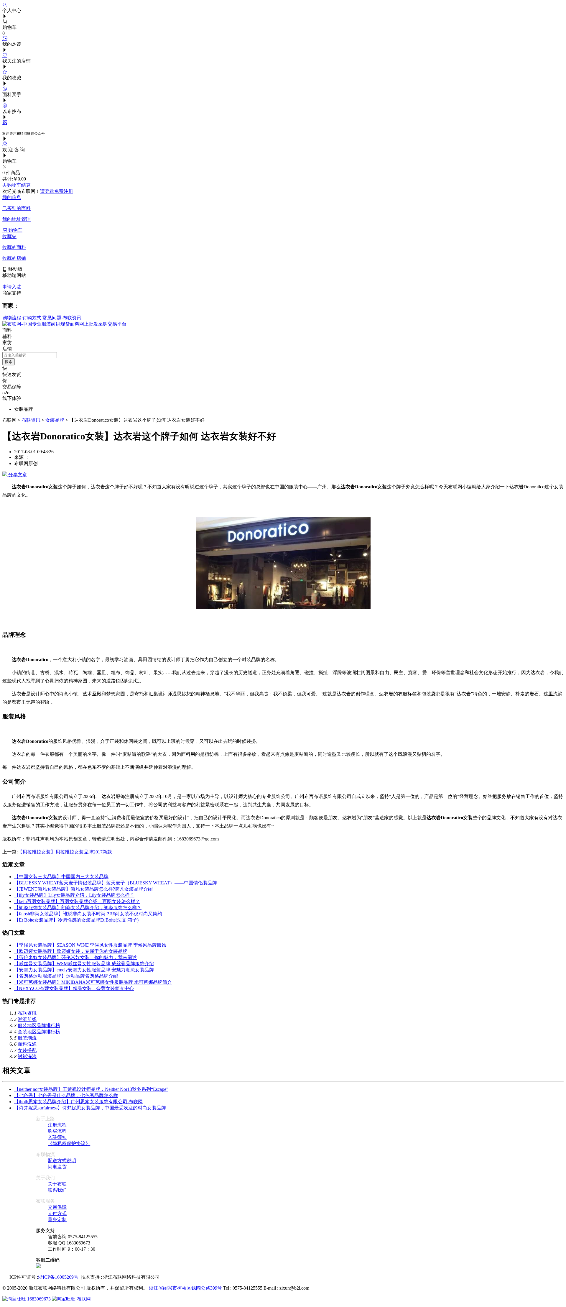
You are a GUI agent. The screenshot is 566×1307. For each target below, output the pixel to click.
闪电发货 (57, 1166)
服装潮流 (27, 1037)
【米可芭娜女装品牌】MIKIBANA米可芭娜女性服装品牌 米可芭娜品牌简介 (93, 982)
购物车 (14, 230)
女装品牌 (54, 420)
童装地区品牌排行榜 (39, 1031)
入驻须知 (57, 1137)
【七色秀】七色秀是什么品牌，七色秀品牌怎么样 (66, 1095)
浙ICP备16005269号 (59, 1277)
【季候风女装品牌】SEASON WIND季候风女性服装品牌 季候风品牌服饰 (90, 945)
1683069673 (39, 1298)
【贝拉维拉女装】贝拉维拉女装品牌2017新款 (65, 851)
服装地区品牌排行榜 (39, 1025)
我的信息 (11, 197)
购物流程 (11, 317)
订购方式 (31, 317)
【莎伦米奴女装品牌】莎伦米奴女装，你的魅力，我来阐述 (75, 957)
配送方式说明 (62, 1160)
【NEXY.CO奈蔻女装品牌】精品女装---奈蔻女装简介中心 (74, 988)
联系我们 (57, 1190)
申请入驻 (11, 286)
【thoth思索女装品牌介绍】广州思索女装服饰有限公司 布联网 (78, 1101)
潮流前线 (27, 1019)
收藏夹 (9, 236)
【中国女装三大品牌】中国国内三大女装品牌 (61, 876)
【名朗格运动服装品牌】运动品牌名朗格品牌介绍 (66, 975)
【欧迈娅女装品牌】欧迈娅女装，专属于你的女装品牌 (70, 951)
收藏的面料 (14, 247)
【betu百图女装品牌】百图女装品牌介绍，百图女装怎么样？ (77, 901)
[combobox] (29, 355)
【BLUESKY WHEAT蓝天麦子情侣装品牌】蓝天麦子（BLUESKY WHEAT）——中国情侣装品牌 (115, 882)
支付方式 (57, 1213)
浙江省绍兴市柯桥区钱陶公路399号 (186, 1287)
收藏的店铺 (14, 258)
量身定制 (57, 1219)
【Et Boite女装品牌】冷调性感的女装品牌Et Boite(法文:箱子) (76, 919)
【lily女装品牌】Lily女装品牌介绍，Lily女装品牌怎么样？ (74, 895)
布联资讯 (71, 317)
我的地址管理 (16, 219)
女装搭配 (27, 1050)
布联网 (83, 1298)
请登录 (47, 191)
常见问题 (51, 317)
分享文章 (17, 474)
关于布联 (57, 1183)
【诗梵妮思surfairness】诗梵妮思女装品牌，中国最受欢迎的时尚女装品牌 (90, 1107)
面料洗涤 (27, 1044)
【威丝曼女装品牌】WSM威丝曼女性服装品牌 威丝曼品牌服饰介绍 (84, 963)
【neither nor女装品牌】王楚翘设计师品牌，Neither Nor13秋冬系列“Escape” (91, 1089)
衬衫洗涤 (27, 1056)
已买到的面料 (16, 208)
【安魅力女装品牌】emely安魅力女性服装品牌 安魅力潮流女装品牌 (84, 969)
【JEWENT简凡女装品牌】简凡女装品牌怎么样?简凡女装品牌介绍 (83, 888)
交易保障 (57, 1207)
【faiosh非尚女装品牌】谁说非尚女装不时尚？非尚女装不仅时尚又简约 (88, 913)
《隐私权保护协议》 (69, 1143)
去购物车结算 (16, 185)
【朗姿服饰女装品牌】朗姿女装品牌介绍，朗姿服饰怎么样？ (78, 907)
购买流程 (57, 1131)
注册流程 (57, 1124)
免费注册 (63, 191)
